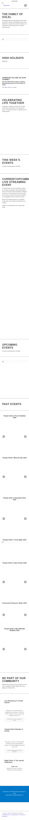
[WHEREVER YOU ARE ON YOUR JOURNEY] (2, 76)
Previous (4, 436)
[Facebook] (23, 818)
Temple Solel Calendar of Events (13, 730)
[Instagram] (26, 818)
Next (25, 436)
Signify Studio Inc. (15, 814)
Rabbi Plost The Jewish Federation (14, 761)
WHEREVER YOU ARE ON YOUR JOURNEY (14, 78)
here (6, 87)
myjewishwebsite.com (6, 814)
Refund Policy (4, 816)
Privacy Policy (22, 814)
